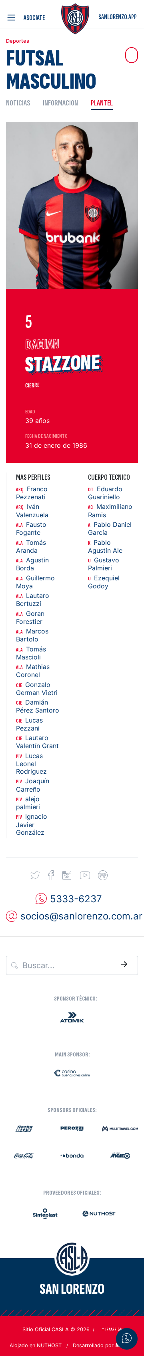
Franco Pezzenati (32, 493)
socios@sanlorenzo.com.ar (81, 916)
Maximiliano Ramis (110, 510)
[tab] (21, 102)
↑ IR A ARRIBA (111, 1329)
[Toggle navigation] (12, 17)
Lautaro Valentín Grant (37, 742)
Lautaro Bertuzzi (32, 600)
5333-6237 (76, 898)
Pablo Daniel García (110, 528)
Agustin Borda (32, 564)
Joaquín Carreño (32, 785)
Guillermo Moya (35, 582)
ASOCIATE (34, 18)
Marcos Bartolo (32, 635)
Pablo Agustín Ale (105, 546)
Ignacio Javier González (31, 824)
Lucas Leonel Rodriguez (31, 763)
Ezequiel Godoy (104, 582)
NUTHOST (49, 1345)
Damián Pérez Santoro (37, 706)
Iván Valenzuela (32, 510)
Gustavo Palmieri (103, 564)
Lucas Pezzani (29, 724)
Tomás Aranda (31, 546)
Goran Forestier (30, 617)
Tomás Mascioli (31, 653)
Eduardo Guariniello (105, 493)
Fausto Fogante (31, 528)
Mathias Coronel (33, 671)
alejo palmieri (28, 803)
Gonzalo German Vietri (37, 689)
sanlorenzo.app (117, 17)
